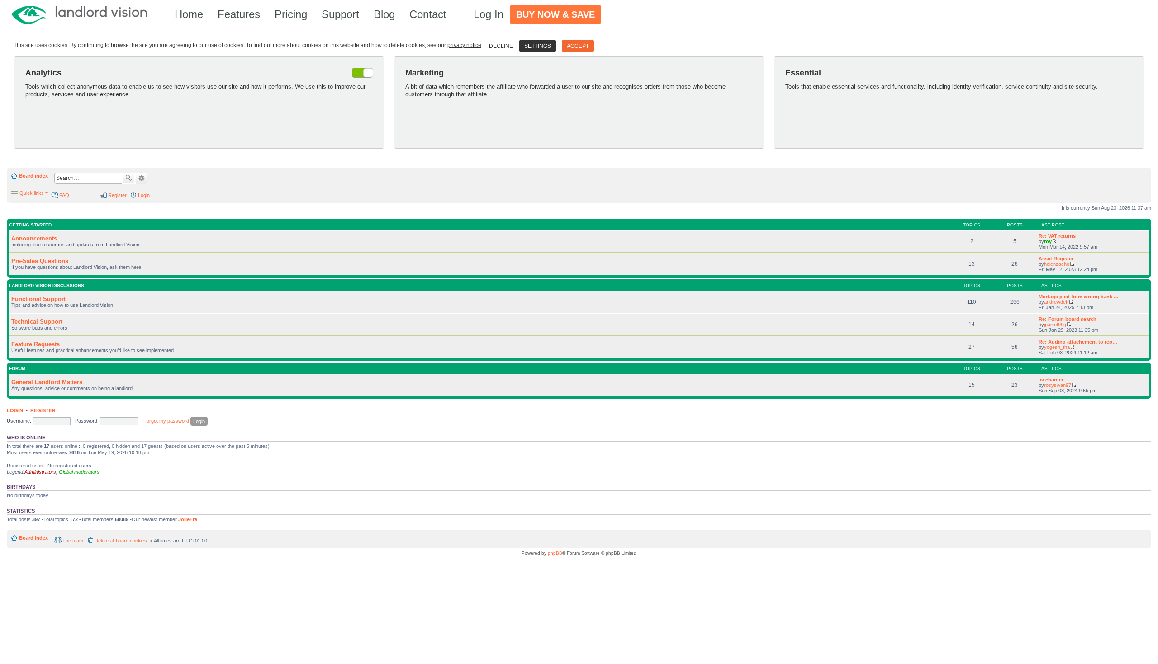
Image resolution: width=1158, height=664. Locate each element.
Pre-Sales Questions (39, 261)
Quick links (31, 193)
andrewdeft (1056, 302)
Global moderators (79, 472)
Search (128, 178)
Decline (501, 46)
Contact (427, 14)
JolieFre (187, 519)
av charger (1051, 379)
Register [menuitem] (117, 195)
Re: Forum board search (1067, 319)
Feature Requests (35, 344)
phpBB (555, 553)
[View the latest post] (1054, 241)
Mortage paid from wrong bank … (1079, 296)
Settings (537, 46)
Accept (578, 46)
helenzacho (1056, 264)
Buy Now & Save (555, 14)
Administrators (40, 472)
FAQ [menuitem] (64, 195)
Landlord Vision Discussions (46, 285)
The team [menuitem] (72, 540)
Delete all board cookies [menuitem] (121, 540)
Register (43, 410)
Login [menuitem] (144, 195)
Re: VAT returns (1057, 236)
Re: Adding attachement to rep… (1078, 341)
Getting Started (30, 224)
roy (1048, 241)
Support (340, 14)
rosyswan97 (1057, 385)
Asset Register (1056, 258)
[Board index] (83, 14)
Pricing (291, 14)
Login (15, 410)
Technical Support (36, 321)
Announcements (34, 238)
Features (239, 14)
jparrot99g (1055, 324)
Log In (488, 14)
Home (189, 14)
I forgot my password (165, 421)
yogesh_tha (1057, 347)
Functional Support (38, 299)
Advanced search (141, 178)
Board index (33, 176)
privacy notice (464, 45)
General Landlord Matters (46, 382)
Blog (384, 14)
